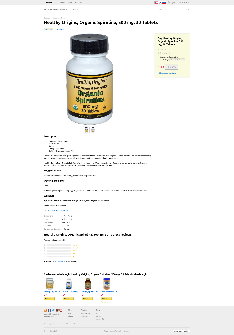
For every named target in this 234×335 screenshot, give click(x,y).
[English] (156, 4)
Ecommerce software (112, 331)
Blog (98, 310)
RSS (97, 314)
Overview (48, 29)
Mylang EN (100, 319)
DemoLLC (49, 2)
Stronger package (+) (168, 57)
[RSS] (45, 311)
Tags (73, 9)
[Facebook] (49, 311)
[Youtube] (60, 311)
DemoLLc (47, 18)
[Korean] (160, 4)
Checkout (72, 316)
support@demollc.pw (52, 314)
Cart (69, 314)
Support (78, 3)
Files (70, 3)
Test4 (62, 3)
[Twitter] (53, 311)
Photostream (86, 314)
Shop (70, 310)
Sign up (186, 2)
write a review (60, 262)
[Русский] (164, 4)
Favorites (84, 316)
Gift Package (164, 60)
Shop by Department (54, 9)
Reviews (60, 29)
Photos (84, 310)
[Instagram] (57, 311)
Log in (181, 2)
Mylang (98, 316)
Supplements (58, 18)
